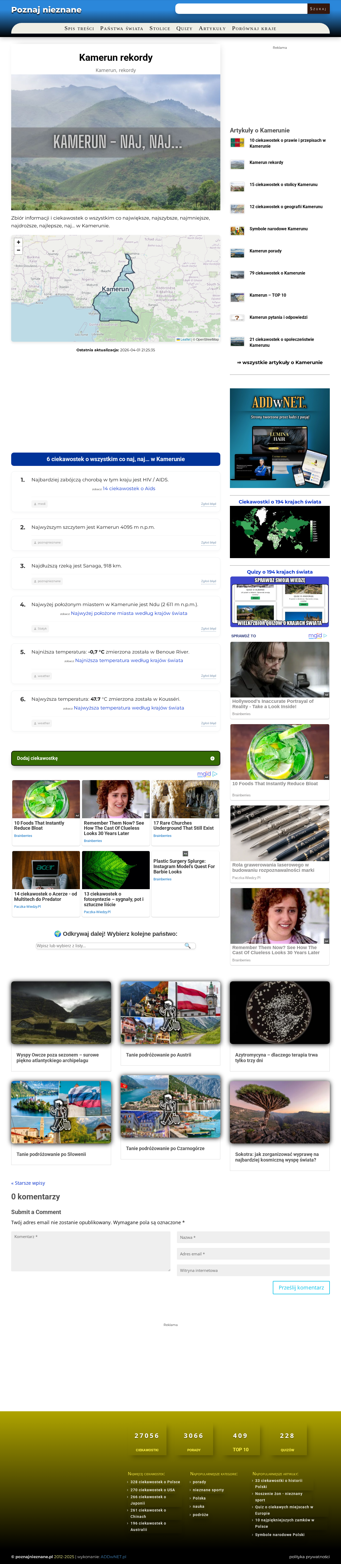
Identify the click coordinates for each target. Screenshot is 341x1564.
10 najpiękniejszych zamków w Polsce (284, 1523)
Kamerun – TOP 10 (268, 295)
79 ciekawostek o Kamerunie (277, 273)
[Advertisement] (115, 402)
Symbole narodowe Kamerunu (279, 228)
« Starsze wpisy (28, 1183)
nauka (199, 1506)
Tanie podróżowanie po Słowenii (51, 1154)
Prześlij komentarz (301, 1287)
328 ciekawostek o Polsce (155, 1482)
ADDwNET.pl (113, 1556)
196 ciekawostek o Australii (148, 1526)
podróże (201, 1515)
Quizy (184, 28)
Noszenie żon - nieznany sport (279, 1497)
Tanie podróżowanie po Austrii (158, 1055)
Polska (199, 1498)
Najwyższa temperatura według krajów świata (129, 708)
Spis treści (79, 28)
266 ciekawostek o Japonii (148, 1500)
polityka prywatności (309, 1556)
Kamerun (106, 70)
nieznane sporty (208, 1490)
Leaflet (185, 339)
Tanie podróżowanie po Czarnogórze (165, 1148)
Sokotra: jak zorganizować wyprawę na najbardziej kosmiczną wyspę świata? (277, 1157)
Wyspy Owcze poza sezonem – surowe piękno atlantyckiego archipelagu (58, 1057)
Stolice (159, 28)
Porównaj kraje (254, 28)
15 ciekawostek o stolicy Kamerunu (284, 184)
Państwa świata (122, 28)
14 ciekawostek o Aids (129, 488)
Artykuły (212, 28)
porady (199, 1482)
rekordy (127, 70)
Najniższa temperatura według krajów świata (129, 660)
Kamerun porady (266, 250)
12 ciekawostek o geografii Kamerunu (286, 206)
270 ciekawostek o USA (153, 1490)
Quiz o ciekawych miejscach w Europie (284, 1510)
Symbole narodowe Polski (280, 1535)
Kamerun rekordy (266, 162)
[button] (18, 242)
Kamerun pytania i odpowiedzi (278, 317)
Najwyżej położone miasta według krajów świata (129, 613)
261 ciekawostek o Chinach (148, 1513)
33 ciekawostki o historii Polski (279, 1483)
